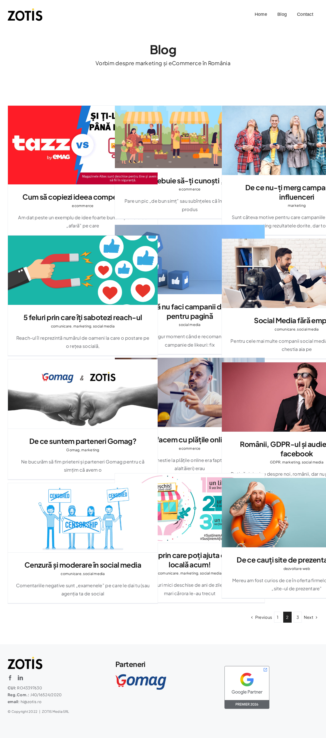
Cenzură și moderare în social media (82, 518)
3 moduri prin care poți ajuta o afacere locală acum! (189, 508)
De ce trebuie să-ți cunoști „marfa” (189, 137)
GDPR (275, 462)
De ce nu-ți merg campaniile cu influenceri (296, 140)
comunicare (61, 326)
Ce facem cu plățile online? (189, 392)
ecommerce (82, 205)
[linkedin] (20, 677)
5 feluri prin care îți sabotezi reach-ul (82, 270)
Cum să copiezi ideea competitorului (82, 145)
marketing (297, 205)
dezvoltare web (296, 568)
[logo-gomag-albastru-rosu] (140, 676)
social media (189, 324)
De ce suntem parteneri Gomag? (82, 394)
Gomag (72, 449)
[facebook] (10, 677)
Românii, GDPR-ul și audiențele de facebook (296, 397)
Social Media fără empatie (296, 273)
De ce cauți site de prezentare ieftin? (296, 512)
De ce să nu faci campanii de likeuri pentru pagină (189, 259)
